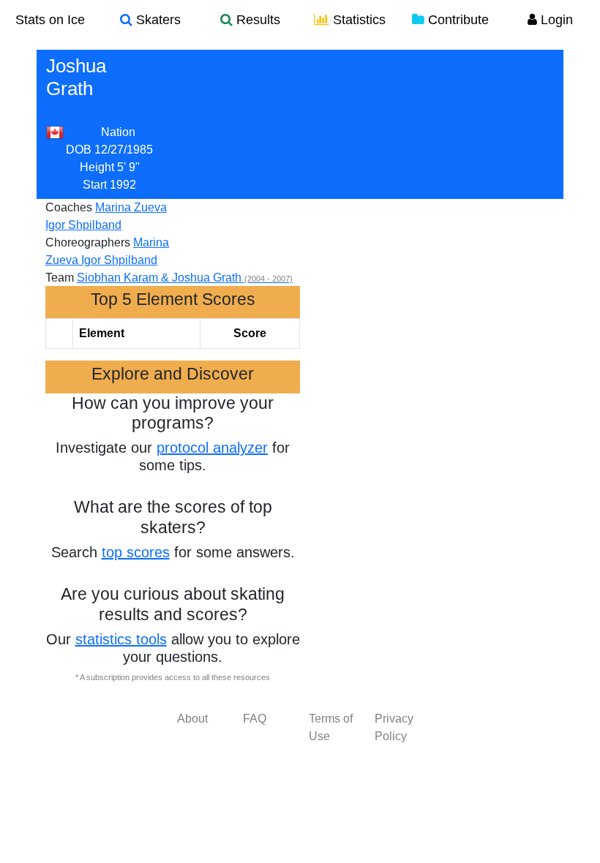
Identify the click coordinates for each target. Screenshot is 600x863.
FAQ (254, 718)
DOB (78, 149)
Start (95, 184)
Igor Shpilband (83, 225)
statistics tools (121, 639)
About (192, 718)
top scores (136, 552)
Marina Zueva (131, 207)
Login (555, 19)
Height (97, 167)
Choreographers (87, 242)
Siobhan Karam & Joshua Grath (185, 277)
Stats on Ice (50, 19)
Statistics (357, 19)
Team (59, 277)
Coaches (68, 207)
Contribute (456, 19)
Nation (118, 132)
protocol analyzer (212, 448)
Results (256, 19)
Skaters (156, 19)
